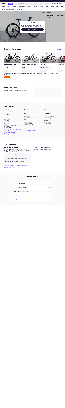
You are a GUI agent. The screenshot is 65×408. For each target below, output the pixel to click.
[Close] (33, 0)
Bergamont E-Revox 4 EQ (19, 9)
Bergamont (12, 9)
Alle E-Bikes (3, 9)
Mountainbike (8, 9)
